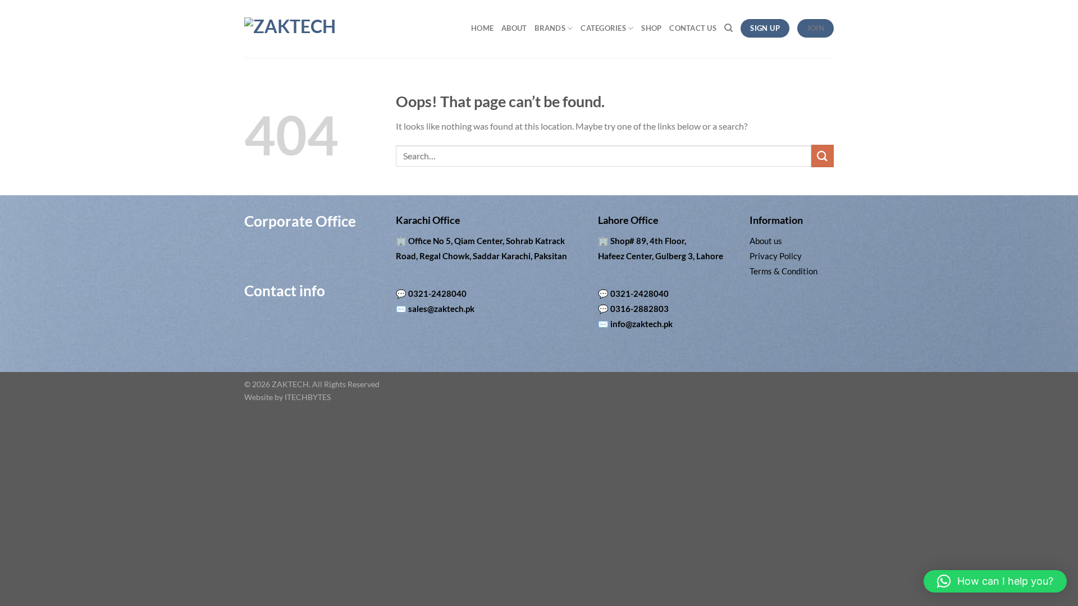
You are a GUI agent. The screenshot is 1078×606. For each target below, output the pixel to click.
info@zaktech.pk (641, 324)
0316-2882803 (639, 309)
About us (766, 241)
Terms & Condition (783, 271)
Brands (550, 28)
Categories (603, 28)
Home (482, 28)
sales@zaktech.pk (441, 309)
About (514, 28)
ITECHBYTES (308, 397)
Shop (651, 28)
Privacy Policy (776, 256)
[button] (995, 581)
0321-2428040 (437, 293)
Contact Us (692, 28)
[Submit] (822, 156)
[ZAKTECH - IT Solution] (323, 29)
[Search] (728, 28)
